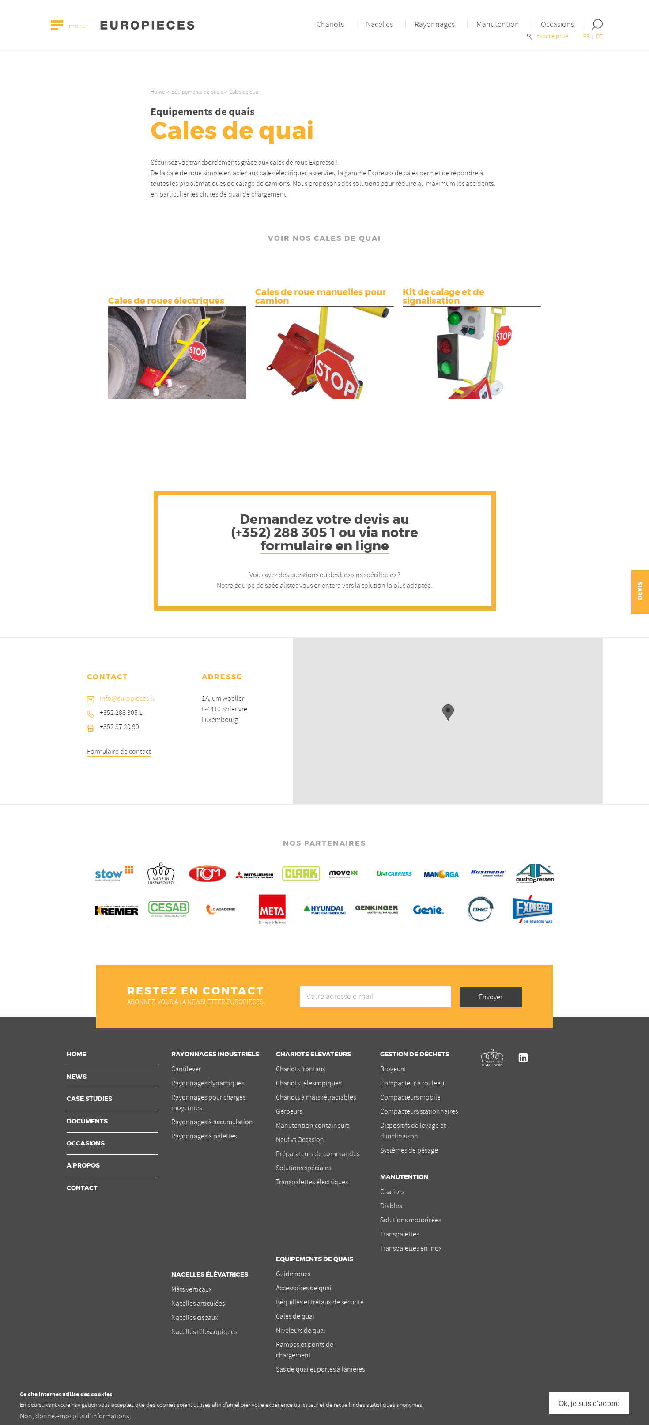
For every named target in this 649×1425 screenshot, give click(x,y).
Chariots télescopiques (308, 1083)
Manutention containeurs (312, 1125)
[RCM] (207, 872)
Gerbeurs (289, 1111)
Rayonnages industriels (215, 1054)
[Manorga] (441, 873)
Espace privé (551, 36)
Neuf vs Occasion (300, 1139)
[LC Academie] (220, 907)
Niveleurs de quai (300, 1330)
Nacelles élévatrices (209, 1275)
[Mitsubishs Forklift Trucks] (254, 873)
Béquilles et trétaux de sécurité (320, 1302)
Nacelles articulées (198, 1303)
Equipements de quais (197, 91)
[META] (272, 907)
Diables (391, 1206)
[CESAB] (168, 907)
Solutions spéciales (303, 1168)
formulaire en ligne (324, 546)
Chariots (330, 24)
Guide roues (293, 1274)
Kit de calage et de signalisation (443, 297)
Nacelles (379, 24)
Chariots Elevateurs (313, 1054)
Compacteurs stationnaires (419, 1111)
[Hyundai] (324, 907)
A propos (83, 1166)
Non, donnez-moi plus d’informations (74, 1417)
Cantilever (186, 1069)
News (77, 1077)
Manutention (497, 24)
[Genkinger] (376, 907)
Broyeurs (392, 1069)
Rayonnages (435, 24)
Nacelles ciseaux (194, 1317)
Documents (87, 1122)
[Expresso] (532, 907)
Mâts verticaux (191, 1289)
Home (158, 91)
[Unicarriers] (395, 872)
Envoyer (490, 997)
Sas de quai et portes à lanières (320, 1369)
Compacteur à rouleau (412, 1083)
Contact (82, 1188)
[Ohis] (480, 907)
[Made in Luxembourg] (161, 872)
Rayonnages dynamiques (207, 1083)
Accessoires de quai (304, 1288)
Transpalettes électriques (312, 1182)
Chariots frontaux (300, 1069)
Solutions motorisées (410, 1220)
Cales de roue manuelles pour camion (320, 297)
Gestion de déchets (414, 1054)
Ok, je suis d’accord (589, 1403)
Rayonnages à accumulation (212, 1122)
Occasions (557, 24)
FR (586, 36)
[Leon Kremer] (116, 908)
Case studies (89, 1099)
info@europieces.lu (128, 698)
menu (77, 26)
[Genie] (428, 907)
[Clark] (301, 872)
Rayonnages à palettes (204, 1136)
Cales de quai (295, 1316)
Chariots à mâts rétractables (316, 1097)
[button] (448, 712)
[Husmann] (488, 872)
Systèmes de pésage (409, 1150)
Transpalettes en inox (411, 1248)
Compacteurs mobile (410, 1097)
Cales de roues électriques (166, 301)
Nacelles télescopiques (204, 1331)
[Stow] (114, 872)
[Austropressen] (535, 872)
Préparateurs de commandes (317, 1153)
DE (599, 36)
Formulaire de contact (119, 751)
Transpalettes (399, 1234)
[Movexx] (348, 872)
